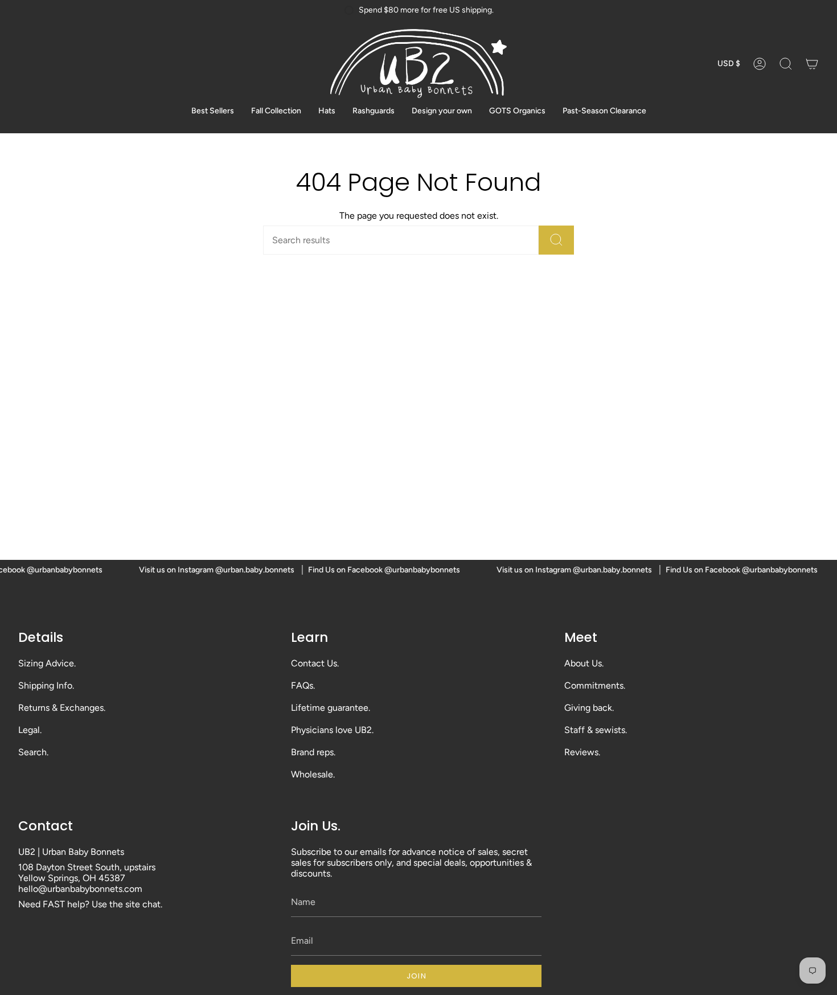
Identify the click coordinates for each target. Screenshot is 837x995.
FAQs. (303, 685)
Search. (33, 752)
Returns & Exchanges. (61, 707)
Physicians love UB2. (332, 729)
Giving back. (589, 707)
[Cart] (812, 63)
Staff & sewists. (595, 729)
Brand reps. (313, 752)
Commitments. (594, 685)
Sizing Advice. (47, 663)
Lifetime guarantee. (330, 707)
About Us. (584, 663)
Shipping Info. (46, 685)
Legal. (30, 729)
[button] (786, 63)
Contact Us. (315, 663)
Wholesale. (313, 774)
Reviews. (582, 752)
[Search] (556, 240)
